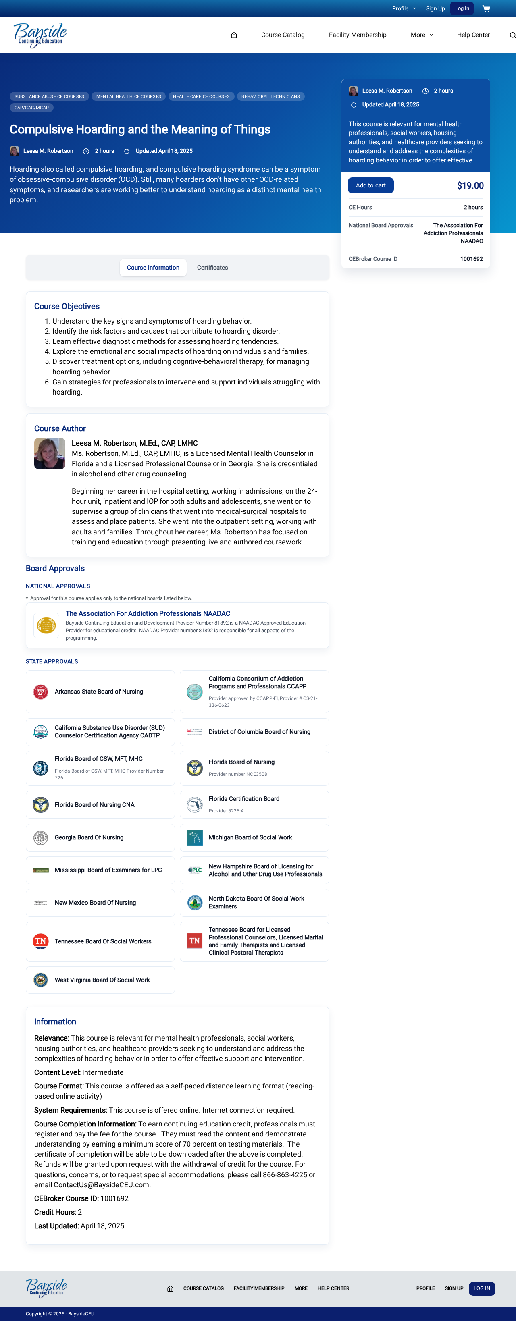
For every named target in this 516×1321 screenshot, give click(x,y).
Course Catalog (283, 35)
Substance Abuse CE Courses (50, 96)
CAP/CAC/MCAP (32, 107)
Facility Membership (358, 35)
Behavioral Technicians (270, 96)
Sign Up (435, 8)
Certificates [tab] (212, 267)
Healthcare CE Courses (201, 96)
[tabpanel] (177, 767)
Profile (400, 8)
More (418, 35)
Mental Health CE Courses (128, 96)
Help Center (473, 35)
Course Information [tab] (153, 267)
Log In (462, 8)
